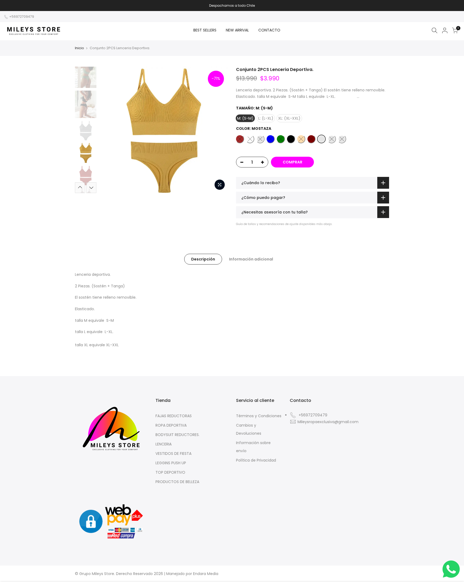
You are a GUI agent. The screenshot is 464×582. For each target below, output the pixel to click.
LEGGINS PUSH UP (170, 463)
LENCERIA (163, 444)
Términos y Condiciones (258, 416)
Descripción (203, 259)
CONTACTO (269, 30)
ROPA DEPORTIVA (171, 425)
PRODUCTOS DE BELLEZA (177, 481)
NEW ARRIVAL (237, 30)
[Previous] (108, 130)
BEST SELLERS (204, 30)
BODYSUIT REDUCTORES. (177, 434)
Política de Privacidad (256, 460)
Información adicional (251, 259)
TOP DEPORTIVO (170, 472)
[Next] (218, 130)
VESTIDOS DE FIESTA (173, 453)
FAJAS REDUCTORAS (173, 416)
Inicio (79, 48)
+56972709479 (21, 16)
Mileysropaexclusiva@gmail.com (328, 421)
